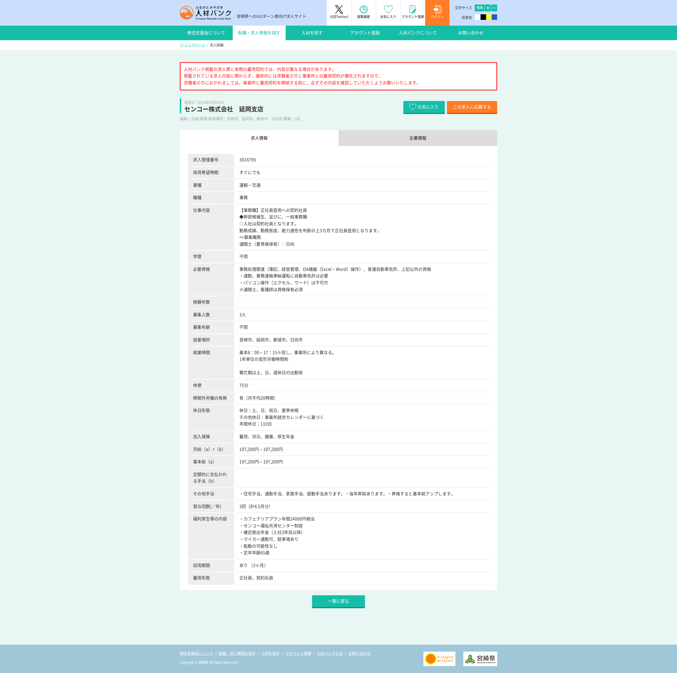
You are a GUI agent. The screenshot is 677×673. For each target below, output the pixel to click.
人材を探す (312, 33)
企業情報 (417, 138)
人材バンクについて (418, 33)
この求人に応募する (472, 107)
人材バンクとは (330, 653)
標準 (480, 7)
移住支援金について (206, 33)
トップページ (195, 45)
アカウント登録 (365, 33)
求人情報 (259, 138)
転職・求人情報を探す (259, 33)
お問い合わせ (470, 33)
